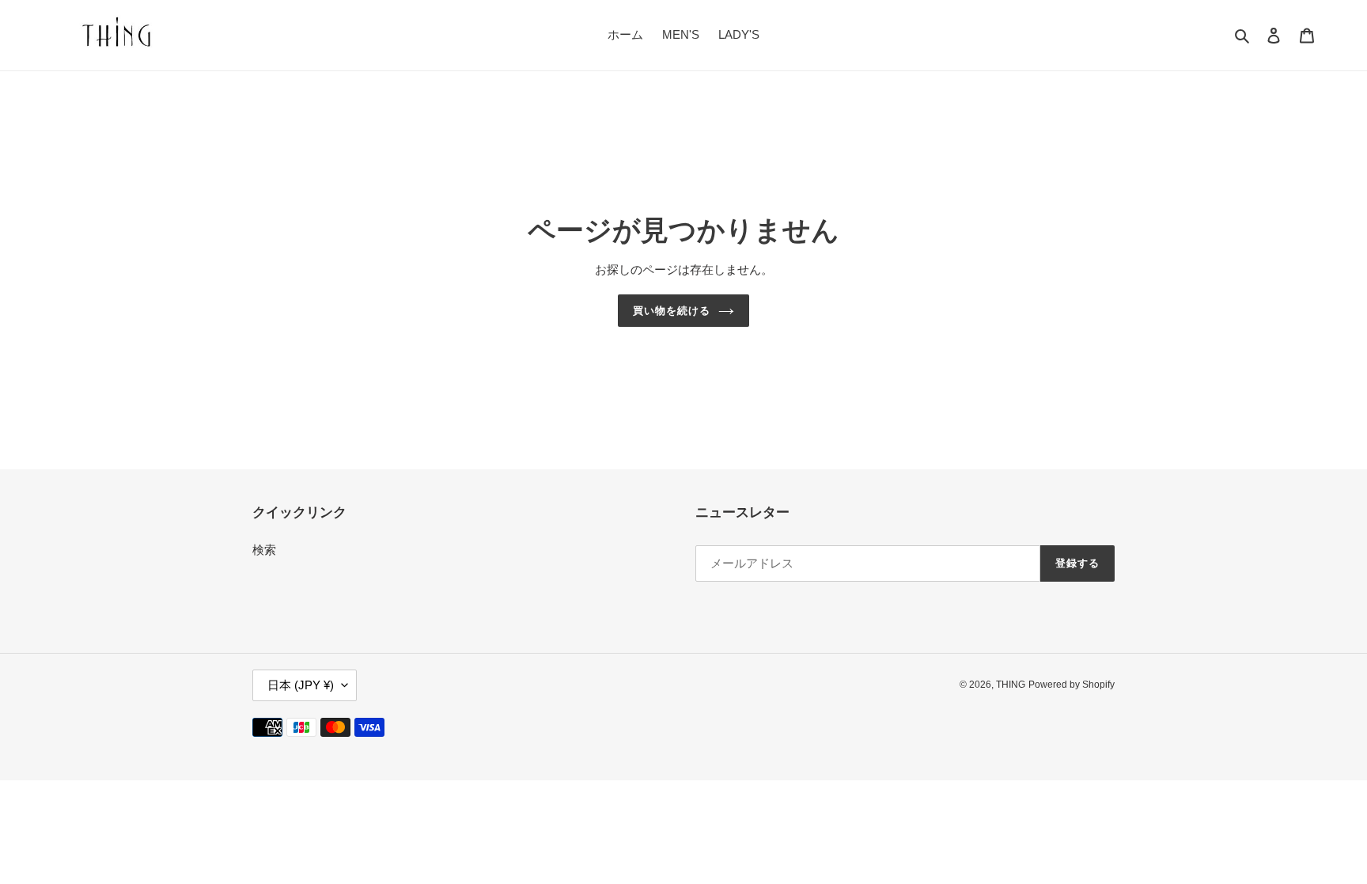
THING (1010, 684)
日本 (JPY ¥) (300, 685)
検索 (264, 549)
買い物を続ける (671, 311)
